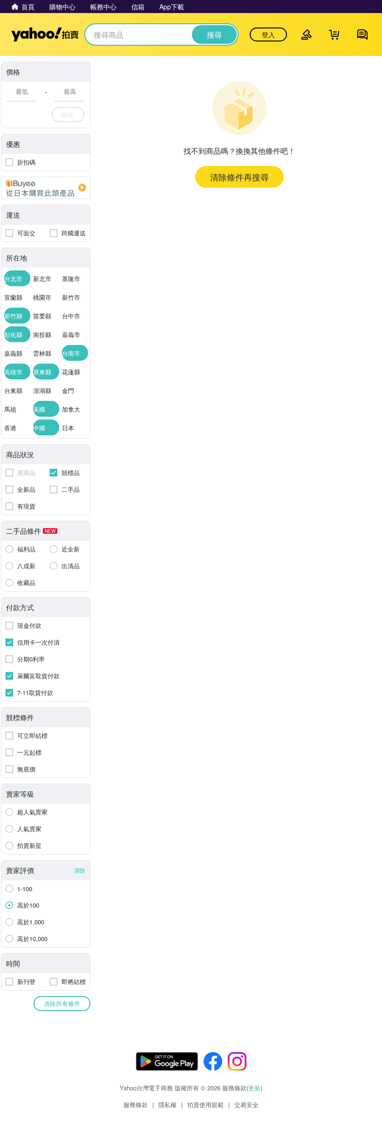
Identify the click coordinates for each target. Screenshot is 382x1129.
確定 (68, 114)
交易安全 (246, 1104)
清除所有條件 (62, 1003)
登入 (268, 34)
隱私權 (167, 1104)
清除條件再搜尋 (239, 177)
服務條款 (135, 1104)
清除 (79, 870)
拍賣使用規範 (205, 1104)
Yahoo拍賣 (45, 34)
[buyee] (45, 188)
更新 (254, 1087)
